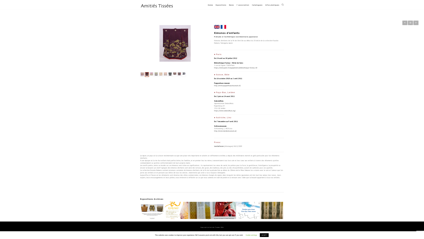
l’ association (243, 5)
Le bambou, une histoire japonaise (152, 208)
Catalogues (257, 5)
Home (210, 5)
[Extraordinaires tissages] (200, 202)
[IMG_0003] (175, 48)
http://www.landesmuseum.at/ (225, 131)
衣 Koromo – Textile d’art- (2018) (176, 208)
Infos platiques (272, 5)
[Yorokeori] (272, 202)
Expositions (221, 5)
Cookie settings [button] (251, 235)
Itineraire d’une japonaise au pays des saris (224, 208)
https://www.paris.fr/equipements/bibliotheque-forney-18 (235, 68)
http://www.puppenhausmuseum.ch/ (227, 86)
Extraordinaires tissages (200, 209)
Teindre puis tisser (248, 209)
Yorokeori (272, 209)
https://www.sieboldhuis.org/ (225, 111)
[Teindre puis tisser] (248, 202)
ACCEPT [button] (264, 235)
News (231, 5)
